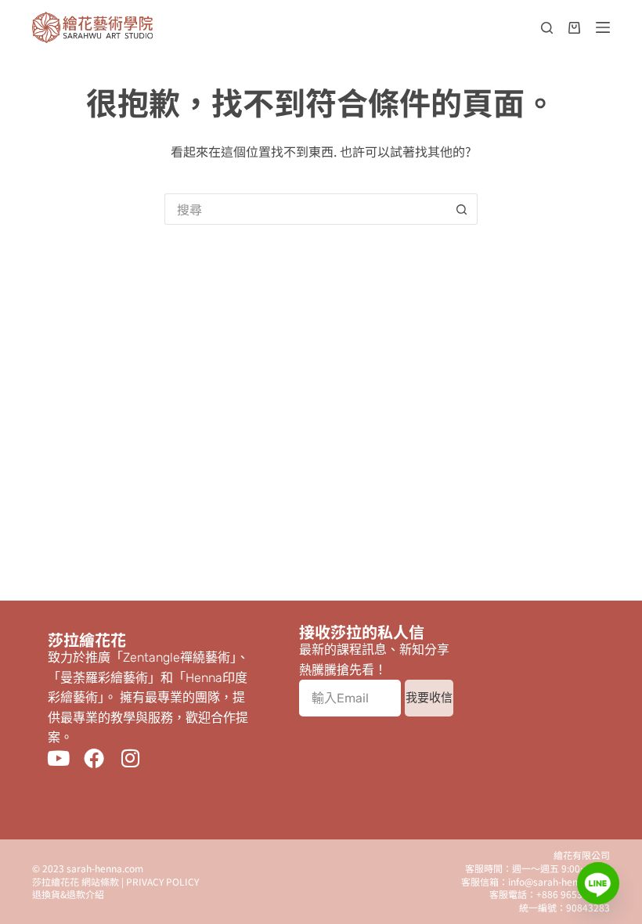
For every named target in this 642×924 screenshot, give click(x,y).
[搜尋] (547, 28)
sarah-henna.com (105, 868)
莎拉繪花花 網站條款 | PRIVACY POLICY (115, 881)
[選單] (603, 27)
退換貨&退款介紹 (68, 894)
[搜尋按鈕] (462, 209)
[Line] (598, 883)
